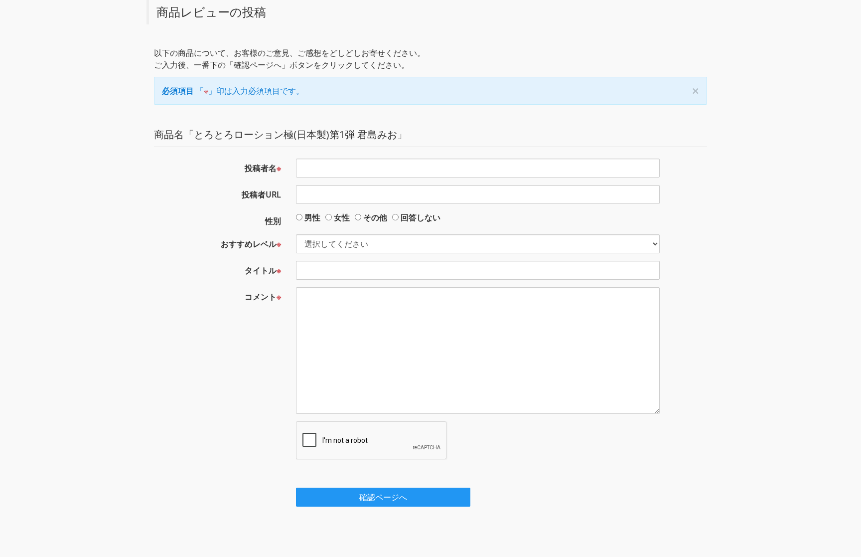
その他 (375, 217)
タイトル (263, 270)
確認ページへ (383, 497)
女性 (342, 217)
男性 (312, 217)
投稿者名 (263, 168)
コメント (263, 296)
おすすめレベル (251, 243)
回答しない (420, 217)
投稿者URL (261, 194)
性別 (273, 220)
